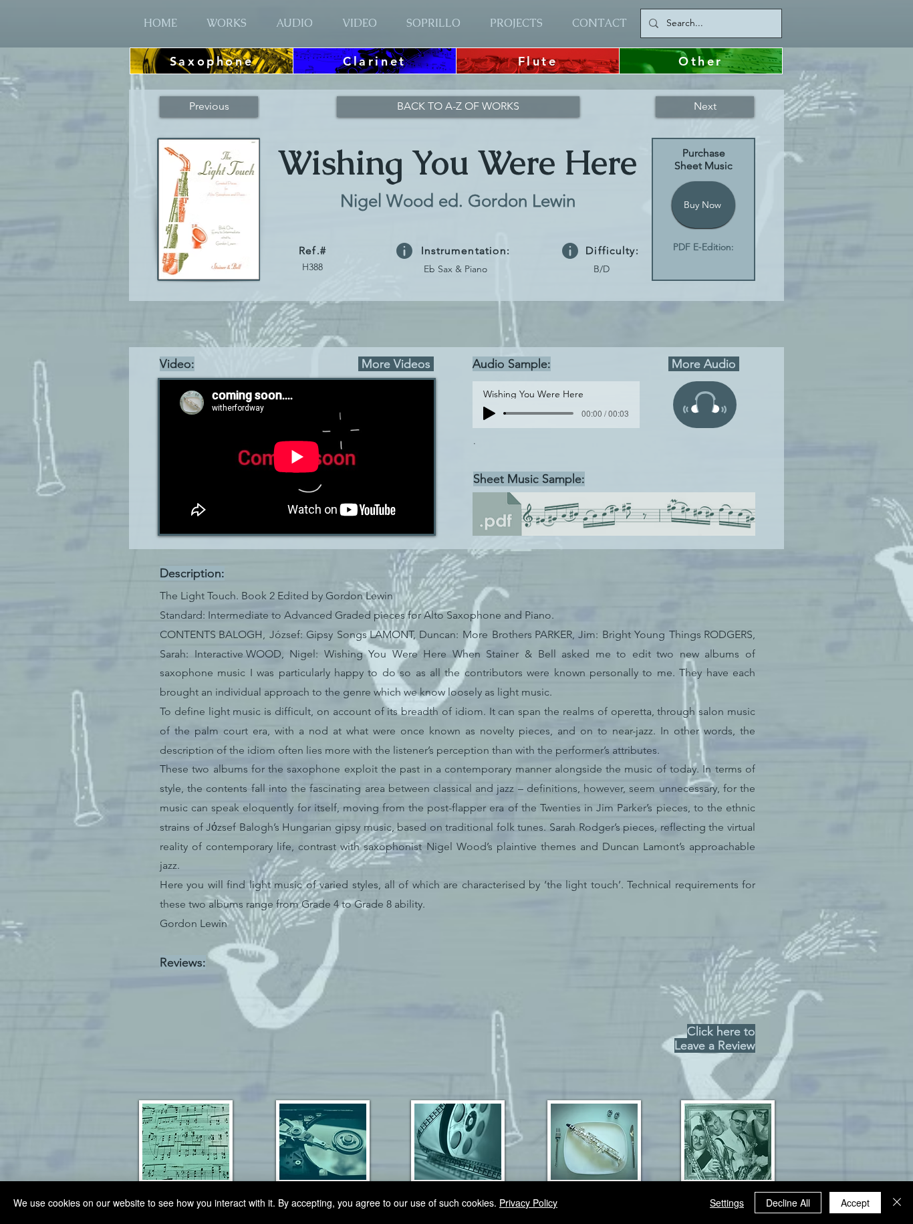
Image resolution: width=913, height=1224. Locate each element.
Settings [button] (727, 1202)
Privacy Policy (528, 1202)
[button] (404, 251)
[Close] (897, 1202)
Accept (855, 1202)
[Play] (489, 413)
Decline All (788, 1202)
